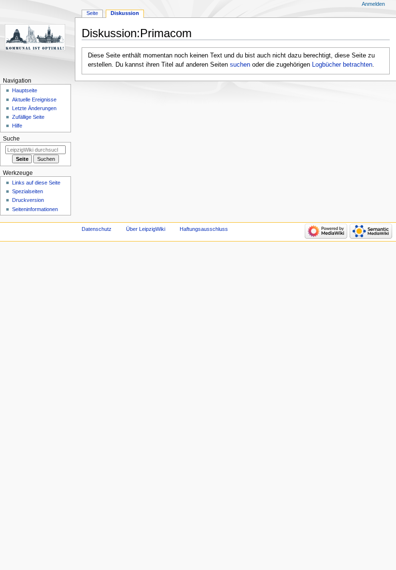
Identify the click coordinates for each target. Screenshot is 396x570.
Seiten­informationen (35, 209)
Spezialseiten (27, 191)
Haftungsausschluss (204, 229)
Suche (11, 139)
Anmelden (373, 4)
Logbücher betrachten (342, 64)
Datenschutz (97, 229)
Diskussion (125, 13)
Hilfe (17, 125)
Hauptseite (24, 90)
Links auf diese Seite (36, 182)
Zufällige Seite (28, 117)
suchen (240, 64)
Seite (92, 13)
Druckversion (28, 200)
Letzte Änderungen (34, 108)
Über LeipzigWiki (145, 229)
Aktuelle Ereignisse (34, 99)
